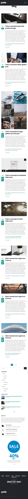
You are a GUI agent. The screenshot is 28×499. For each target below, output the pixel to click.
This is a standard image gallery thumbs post (14, 132)
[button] (3, 58)
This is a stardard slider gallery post (16, 66)
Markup (13, 82)
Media (16, 82)
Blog (12, 475)
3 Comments (8, 44)
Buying (13, 149)
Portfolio (17, 475)
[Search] (25, 368)
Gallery (20, 82)
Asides (16, 43)
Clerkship (17, 236)
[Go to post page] (7, 97)
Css (10, 150)
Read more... (8, 47)
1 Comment (15, 150)
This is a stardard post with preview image (14, 27)
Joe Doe (9, 43)
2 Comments (22, 275)
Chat (24, 43)
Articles (13, 43)
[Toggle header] (25, 3)
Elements (24, 475)
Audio (23, 192)
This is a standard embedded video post (15, 176)
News (19, 353)
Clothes (16, 149)
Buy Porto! (14, 477)
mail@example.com (14, 483)
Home (2, 475)
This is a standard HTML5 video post (14, 220)
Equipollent (6, 388)
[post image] (14, 18)
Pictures (23, 82)
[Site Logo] (3, 2)
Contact (8, 475)
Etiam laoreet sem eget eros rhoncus (15, 259)
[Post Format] (2, 263)
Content (7, 150)
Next (16, 365)
